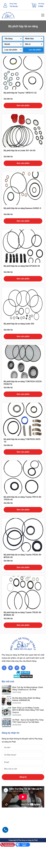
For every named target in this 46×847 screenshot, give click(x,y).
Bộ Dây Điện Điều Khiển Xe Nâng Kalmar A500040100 (26, 699)
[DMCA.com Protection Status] (23, 676)
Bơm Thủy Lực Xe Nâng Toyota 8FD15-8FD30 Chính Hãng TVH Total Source (28, 710)
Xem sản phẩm (23, 105)
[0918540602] (5, 830)
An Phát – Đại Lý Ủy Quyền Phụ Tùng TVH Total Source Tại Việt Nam (27, 721)
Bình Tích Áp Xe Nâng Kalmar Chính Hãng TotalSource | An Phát (27, 688)
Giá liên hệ (8, 99)
